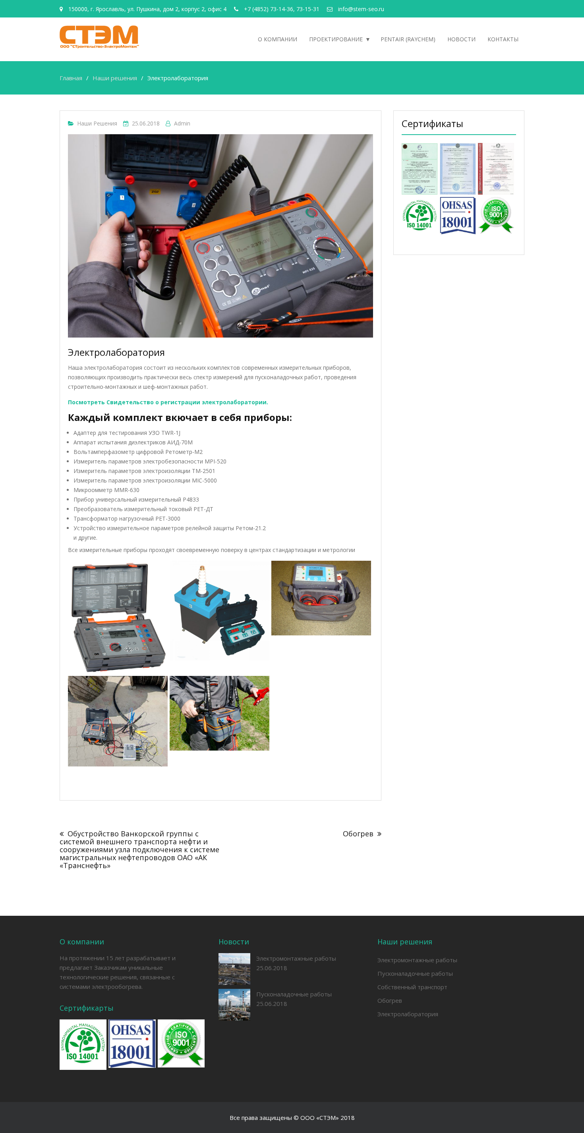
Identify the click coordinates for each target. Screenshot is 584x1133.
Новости (461, 39)
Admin (182, 123)
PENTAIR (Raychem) (408, 39)
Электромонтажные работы (296, 958)
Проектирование (336, 39)
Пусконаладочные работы (294, 994)
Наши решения (97, 123)
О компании (277, 39)
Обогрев (358, 833)
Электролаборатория (407, 1014)
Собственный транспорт (412, 987)
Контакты (502, 39)
